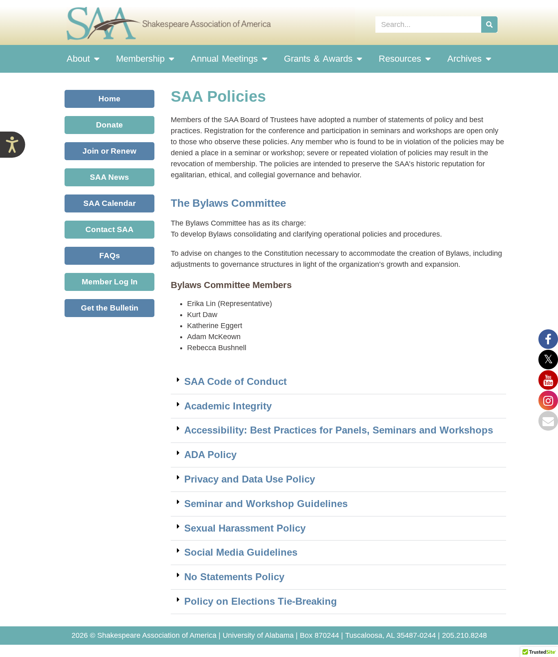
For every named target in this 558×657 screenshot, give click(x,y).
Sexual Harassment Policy (245, 528)
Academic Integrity (228, 405)
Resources (400, 59)
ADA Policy (210, 454)
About (78, 59)
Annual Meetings (224, 59)
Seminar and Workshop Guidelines (266, 503)
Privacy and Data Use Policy (249, 479)
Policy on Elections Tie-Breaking (260, 601)
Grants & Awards (318, 59)
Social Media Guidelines (240, 552)
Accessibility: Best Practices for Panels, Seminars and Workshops (338, 430)
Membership (140, 59)
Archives (464, 59)
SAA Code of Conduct (235, 381)
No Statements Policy (234, 576)
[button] (338, 382)
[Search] (489, 24)
